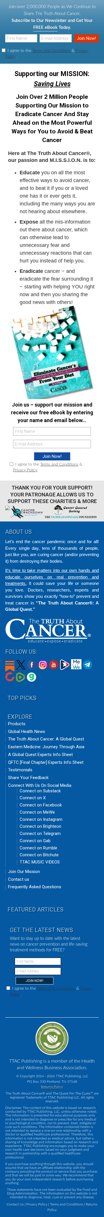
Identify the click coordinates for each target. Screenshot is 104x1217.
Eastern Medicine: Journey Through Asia (46, 746)
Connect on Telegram (40, 833)
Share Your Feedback (28, 777)
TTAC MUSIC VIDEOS (40, 862)
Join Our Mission (24, 871)
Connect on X (33, 797)
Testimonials (20, 769)
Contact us (18, 879)
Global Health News (26, 731)
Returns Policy (52, 1087)
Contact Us (15, 1204)
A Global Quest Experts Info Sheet (40, 754)
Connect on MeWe (37, 812)
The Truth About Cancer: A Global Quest (46, 739)
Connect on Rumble (38, 848)
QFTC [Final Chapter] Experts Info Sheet (45, 762)
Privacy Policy (25, 470)
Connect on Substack (40, 790)
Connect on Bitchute (39, 854)
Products (16, 723)
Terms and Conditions (51, 51)
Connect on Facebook (41, 805)
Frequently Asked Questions (34, 886)
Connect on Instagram (41, 819)
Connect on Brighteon (40, 826)
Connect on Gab (35, 840)
